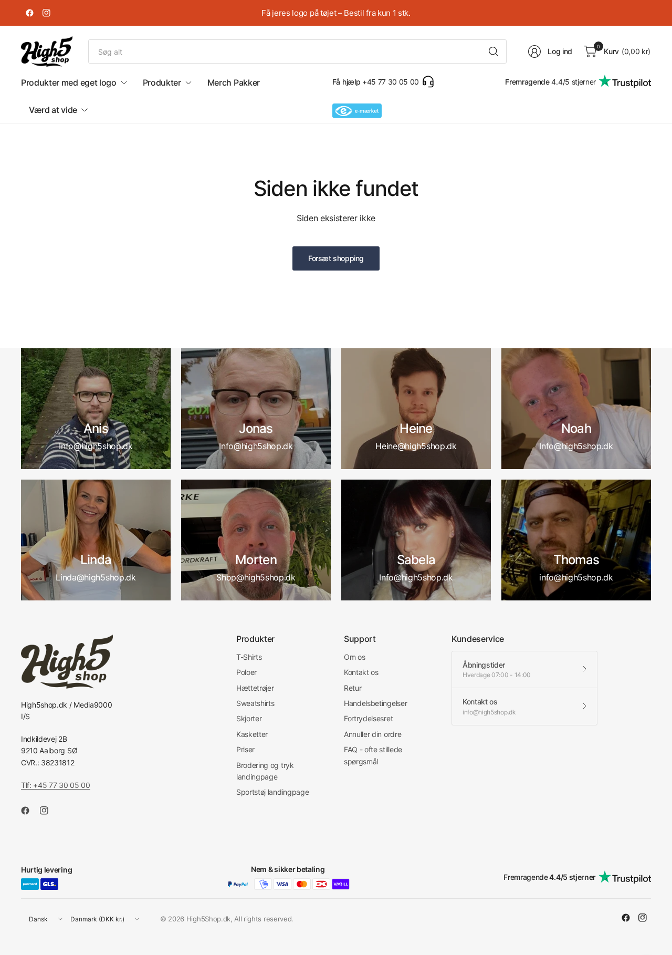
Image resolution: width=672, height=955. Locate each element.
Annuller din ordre (372, 734)
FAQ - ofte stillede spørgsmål (373, 755)
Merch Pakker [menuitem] (233, 82)
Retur (352, 687)
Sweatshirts (255, 703)
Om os (354, 656)
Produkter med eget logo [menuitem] (69, 82)
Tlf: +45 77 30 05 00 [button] (55, 785)
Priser (245, 749)
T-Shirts (248, 656)
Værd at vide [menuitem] (53, 110)
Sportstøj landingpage (272, 791)
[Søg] (493, 51)
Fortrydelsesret (368, 718)
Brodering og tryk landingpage (265, 771)
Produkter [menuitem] (162, 82)
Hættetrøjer (255, 687)
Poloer (246, 672)
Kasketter (252, 734)
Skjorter (248, 718)
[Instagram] (46, 13)
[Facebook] (29, 13)
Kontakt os (361, 672)
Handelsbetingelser (375, 703)
